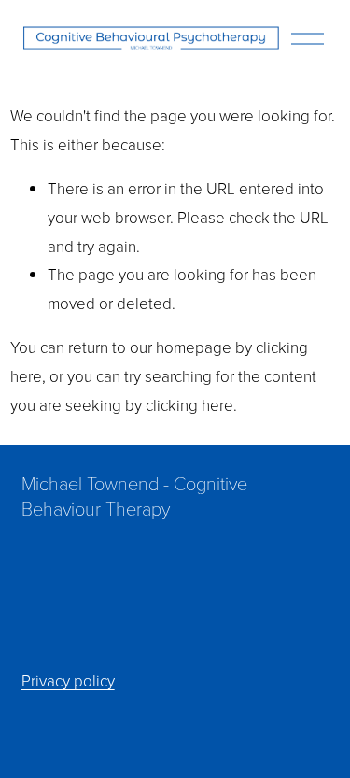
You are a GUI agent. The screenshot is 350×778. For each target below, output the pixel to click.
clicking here (189, 405)
